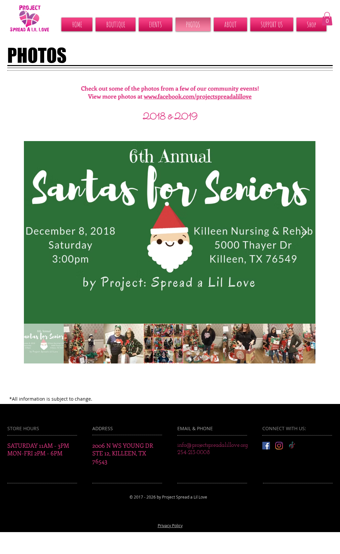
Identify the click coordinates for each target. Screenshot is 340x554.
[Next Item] (304, 232)
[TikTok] (292, 445)
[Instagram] (279, 445)
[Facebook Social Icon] (266, 445)
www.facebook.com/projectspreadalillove (198, 96)
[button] (327, 19)
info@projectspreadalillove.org (212, 445)
